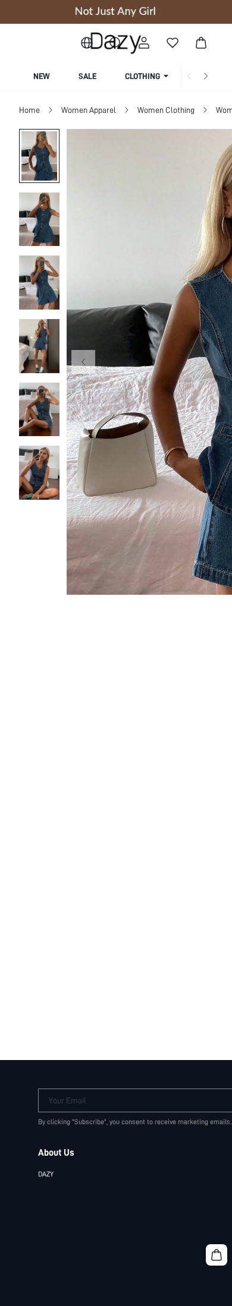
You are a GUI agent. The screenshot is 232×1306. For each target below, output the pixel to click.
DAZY (46, 1174)
